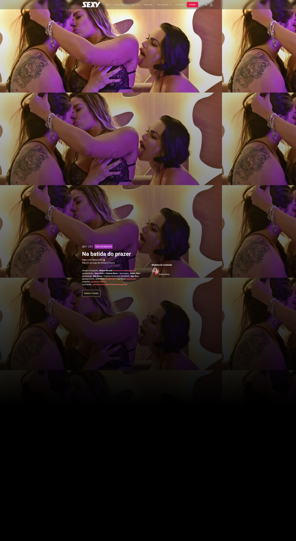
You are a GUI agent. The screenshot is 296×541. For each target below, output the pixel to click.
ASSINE (192, 5)
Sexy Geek (148, 5)
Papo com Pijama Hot (104, 246)
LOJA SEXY (180, 5)
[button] (206, 4)
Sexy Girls (136, 5)
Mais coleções (162, 5)
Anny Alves (164, 274)
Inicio (107, 5)
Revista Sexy (119, 5)
